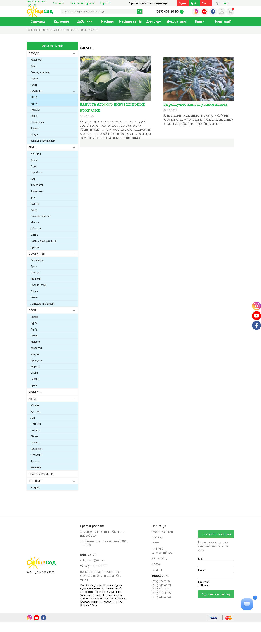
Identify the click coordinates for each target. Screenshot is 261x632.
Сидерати (35, 391)
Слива (34, 115)
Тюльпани (36, 455)
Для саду (153, 21)
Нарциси (35, 430)
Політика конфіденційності (162, 551)
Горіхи (34, 78)
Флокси (35, 461)
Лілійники (36, 424)
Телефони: (159, 575)
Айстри (35, 405)
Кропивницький (90, 598)
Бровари (85, 602)
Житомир (86, 595)
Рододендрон (38, 285)
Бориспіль (121, 598)
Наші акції (223, 21)
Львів (90, 588)
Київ (83, 585)
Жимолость (37, 185)
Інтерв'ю (35, 487)
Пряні (34, 385)
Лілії (33, 417)
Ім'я (200, 559)
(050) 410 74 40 (161, 589)
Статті (206, 3)
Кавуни (35, 354)
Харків (90, 585)
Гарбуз (34, 329)
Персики (35, 109)
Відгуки (156, 564)
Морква (35, 366)
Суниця (35, 247)
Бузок (34, 266)
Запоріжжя (87, 591)
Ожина (34, 234)
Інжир (34, 97)
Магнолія (36, 278)
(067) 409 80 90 (161, 581)
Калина (35, 203)
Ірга (33, 197)
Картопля (61, 21)
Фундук (35, 128)
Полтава (108, 585)
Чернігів (97, 595)
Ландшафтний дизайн (43, 303)
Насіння (107, 21)
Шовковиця (37, 122)
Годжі (34, 166)
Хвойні (34, 297)
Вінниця (99, 588)
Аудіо (193, 3)
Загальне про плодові (43, 140)
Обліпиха (36, 228)
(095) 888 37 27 (161, 593)
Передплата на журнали (216, 534)
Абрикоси (36, 59)
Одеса (118, 585)
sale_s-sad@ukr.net (92, 560)
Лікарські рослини (41, 474)
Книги (199, 21)
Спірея (34, 291)
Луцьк (111, 591)
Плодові (34, 53)
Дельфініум (37, 260)
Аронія (34, 160)
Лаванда (35, 272)
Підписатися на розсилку (216, 594)
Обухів (94, 605)
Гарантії (105, 3)
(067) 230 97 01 (94, 566)
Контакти (58, 3)
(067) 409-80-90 (167, 11)
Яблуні (34, 134)
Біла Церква (107, 598)
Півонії (34, 436)
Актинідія (36, 153)
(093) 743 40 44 (161, 597)
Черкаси (107, 595)
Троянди (35, 442)
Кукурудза (36, 360)
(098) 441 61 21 (161, 585)
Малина (35, 222)
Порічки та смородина (43, 241)
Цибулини (84, 21)
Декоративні (177, 21)
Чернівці (117, 595)
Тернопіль (100, 591)
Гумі (33, 178)
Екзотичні (36, 91)
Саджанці (38, 21)
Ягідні (32, 147)
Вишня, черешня (40, 72)
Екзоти (34, 335)
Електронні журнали (82, 3)
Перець (35, 379)
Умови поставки (162, 532)
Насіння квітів (130, 21)
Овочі (32, 310)
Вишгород (105, 602)
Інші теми (35, 481)
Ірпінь (95, 602)
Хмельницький (112, 588)
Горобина (36, 172)
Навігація (158, 526)
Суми (83, 588)
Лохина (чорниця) (40, 216)
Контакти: (88, 554)
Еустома (35, 411)
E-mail (201, 570)
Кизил (34, 209)
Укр (226, 3)
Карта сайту (159, 558)
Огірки (34, 372)
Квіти (32, 398)
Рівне (118, 591)
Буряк (34, 323)
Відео (182, 3)
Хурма (34, 103)
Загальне (36, 467)
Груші (34, 84)
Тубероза (36, 448)
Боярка (85, 605)
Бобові (34, 316)
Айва (33, 66)
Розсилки (203, 581)
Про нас (31, 5)
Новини (205, 585)
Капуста (35, 341)
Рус (218, 3)
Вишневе (117, 602)
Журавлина (37, 191)
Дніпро (98, 585)
